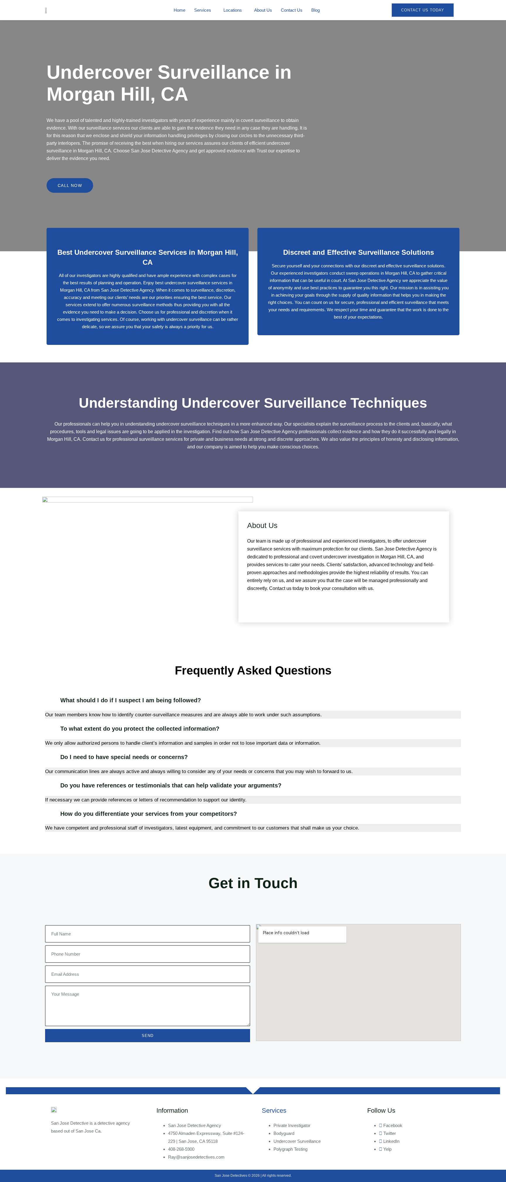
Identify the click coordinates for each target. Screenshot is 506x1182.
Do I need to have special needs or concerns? (124, 757)
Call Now (70, 185)
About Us (263, 10)
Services (202, 10)
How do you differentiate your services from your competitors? (148, 814)
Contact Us (291, 10)
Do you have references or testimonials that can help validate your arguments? (170, 785)
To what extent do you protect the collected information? (139, 728)
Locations (232, 10)
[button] (253, 700)
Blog (315, 10)
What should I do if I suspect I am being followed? (130, 700)
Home (179, 10)
